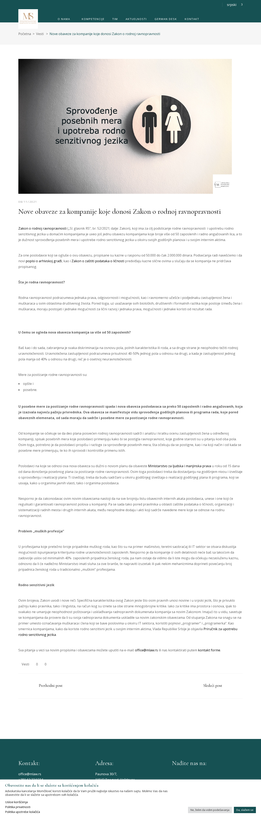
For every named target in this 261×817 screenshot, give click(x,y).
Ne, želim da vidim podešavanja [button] (209, 810)
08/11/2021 (27, 202)
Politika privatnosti (17, 807)
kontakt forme (209, 650)
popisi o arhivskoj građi (44, 261)
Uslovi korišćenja (16, 802)
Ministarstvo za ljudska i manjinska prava (179, 466)
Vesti (40, 34)
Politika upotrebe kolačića (22, 812)
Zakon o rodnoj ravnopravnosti (42, 228)
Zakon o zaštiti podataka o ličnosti (98, 261)
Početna (24, 34)
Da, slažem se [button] (244, 810)
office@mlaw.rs (146, 650)
